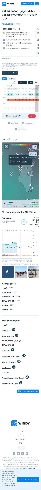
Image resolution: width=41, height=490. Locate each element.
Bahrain (6, 218)
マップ (20, 431)
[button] (30, 222)
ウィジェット (20, 439)
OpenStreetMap (28, 199)
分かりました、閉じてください (28, 479)
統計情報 (12, 79)
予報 (4, 79)
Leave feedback (11, 73)
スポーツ (20, 435)
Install (32, 116)
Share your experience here (28, 391)
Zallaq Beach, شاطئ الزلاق (20, 157)
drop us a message (29, 468)
